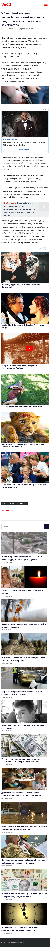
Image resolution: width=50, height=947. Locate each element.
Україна (32, 29)
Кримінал (24, 29)
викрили (5, 503)
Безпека (15, 29)
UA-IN (6, 4)
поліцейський (22, 503)
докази (12, 503)
